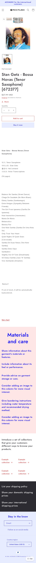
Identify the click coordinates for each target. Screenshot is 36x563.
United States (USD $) (17, 544)
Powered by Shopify (25, 556)
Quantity (5, 106)
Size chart (6, 320)
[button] (2, 10)
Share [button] (6, 102)
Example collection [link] (6, 460)
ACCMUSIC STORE (15, 556)
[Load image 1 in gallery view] (7, 59)
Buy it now (18, 125)
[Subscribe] (29, 523)
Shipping (4, 97)
